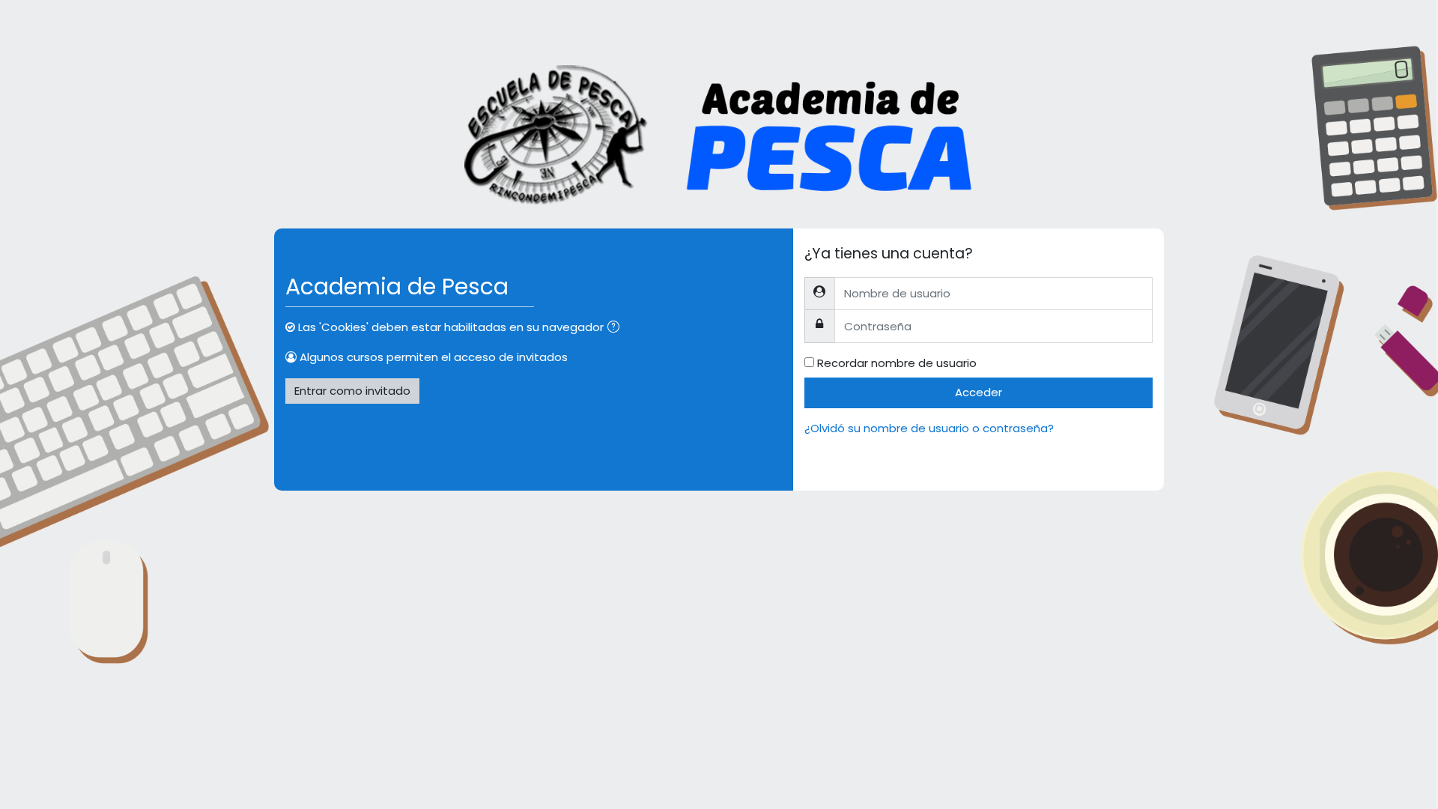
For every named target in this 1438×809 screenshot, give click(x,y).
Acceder (978, 392)
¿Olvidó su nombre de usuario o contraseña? (929, 428)
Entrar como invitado (352, 391)
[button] (616, 328)
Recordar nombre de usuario (897, 363)
